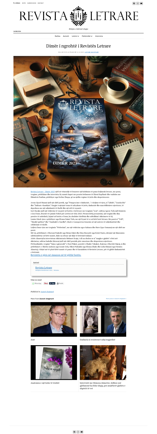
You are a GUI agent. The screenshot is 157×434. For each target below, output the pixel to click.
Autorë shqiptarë (92, 52)
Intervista (99, 36)
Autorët (66, 36)
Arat (33, 339)
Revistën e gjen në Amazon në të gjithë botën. (56, 255)
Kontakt (41, 3)
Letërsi (74, 36)
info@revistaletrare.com (43, 270)
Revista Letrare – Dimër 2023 (43, 191)
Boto (24, 3)
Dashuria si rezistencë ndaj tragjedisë (97, 339)
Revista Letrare (43, 267)
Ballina (57, 36)
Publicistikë (86, 36)
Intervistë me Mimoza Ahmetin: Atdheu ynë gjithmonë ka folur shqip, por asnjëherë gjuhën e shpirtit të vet (102, 385)
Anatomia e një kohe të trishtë (45, 382)
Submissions (31, 3)
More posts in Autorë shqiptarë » (116, 298)
